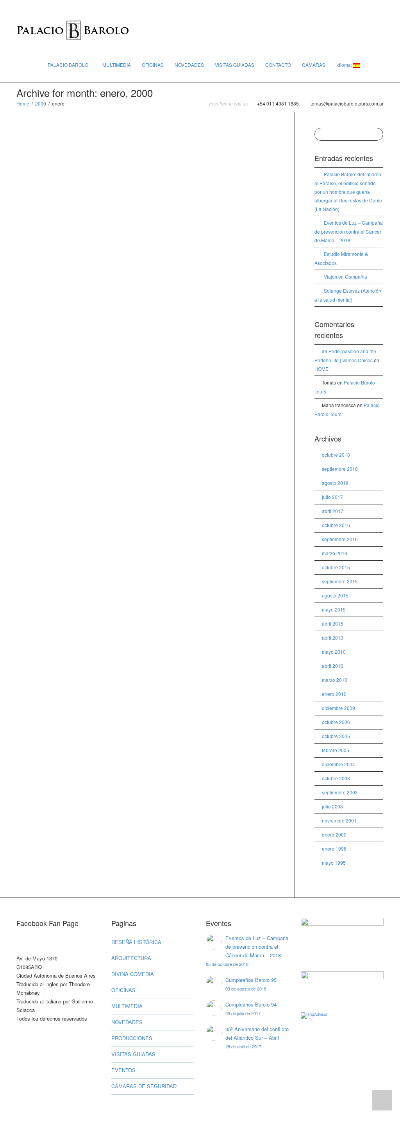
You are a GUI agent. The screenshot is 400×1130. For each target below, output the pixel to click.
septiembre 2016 (340, 539)
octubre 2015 (336, 567)
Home (22, 103)
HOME (321, 368)
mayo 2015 (334, 609)
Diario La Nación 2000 (53, 268)
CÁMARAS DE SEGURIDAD (144, 1086)
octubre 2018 (336, 454)
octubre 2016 (336, 525)
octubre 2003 (336, 778)
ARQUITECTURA (131, 958)
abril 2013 (332, 637)
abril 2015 (332, 623)
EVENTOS (123, 1070)
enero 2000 (334, 834)
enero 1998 (334, 848)
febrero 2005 (335, 750)
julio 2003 (332, 806)
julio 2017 (332, 496)
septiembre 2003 (340, 792)
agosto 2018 (335, 482)
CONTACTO (278, 64)
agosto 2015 (335, 595)
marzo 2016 (334, 553)
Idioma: (344, 64)
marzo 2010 (334, 679)
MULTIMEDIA (116, 64)
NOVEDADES (189, 64)
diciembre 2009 (338, 707)
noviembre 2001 (339, 820)
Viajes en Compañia (345, 276)
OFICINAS (153, 64)
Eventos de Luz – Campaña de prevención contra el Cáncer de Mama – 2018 (348, 231)
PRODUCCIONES (131, 1038)
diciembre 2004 (338, 764)
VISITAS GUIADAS (234, 64)
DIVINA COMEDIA (132, 974)
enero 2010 (334, 693)
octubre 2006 (336, 722)
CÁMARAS (313, 64)
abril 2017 (332, 511)
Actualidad (42, 282)
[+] (56, 222)
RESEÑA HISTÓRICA (136, 942)
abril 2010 (332, 665)
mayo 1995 (334, 862)
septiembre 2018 (340, 468)
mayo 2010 (334, 651)
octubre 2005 (336, 736)
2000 (40, 103)
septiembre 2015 (340, 581)
